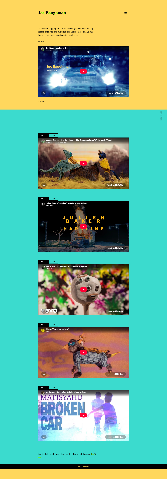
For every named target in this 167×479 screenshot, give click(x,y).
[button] (125, 13)
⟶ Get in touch (161, 115)
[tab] (43, 135)
